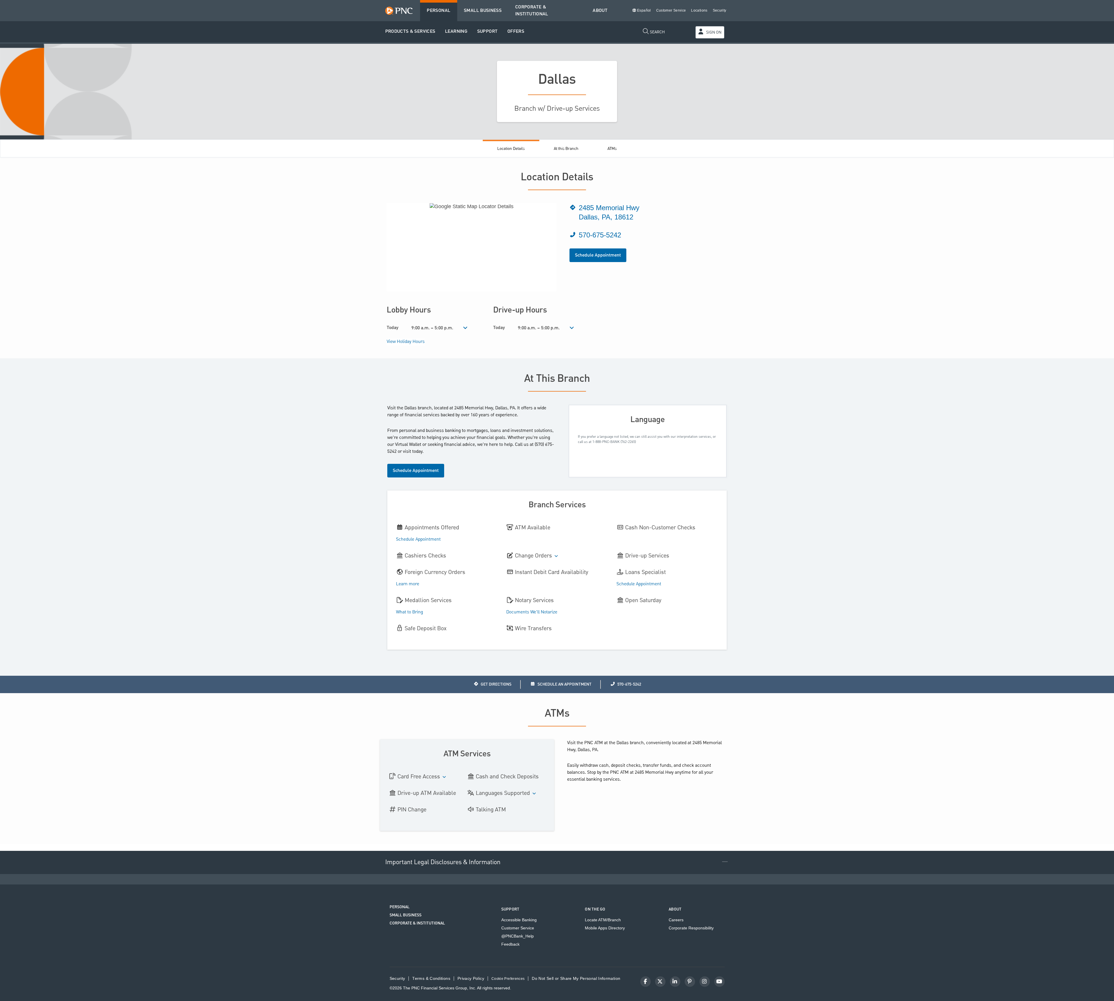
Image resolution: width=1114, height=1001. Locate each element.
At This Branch (557, 378)
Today (392, 327)
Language (647, 419)
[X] (660, 981)
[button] (410, 31)
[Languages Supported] (534, 794)
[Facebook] (645, 981)
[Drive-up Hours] (572, 328)
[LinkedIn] (675, 981)
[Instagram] (704, 981)
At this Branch (566, 149)
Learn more (407, 584)
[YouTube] (719, 981)
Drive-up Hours (520, 310)
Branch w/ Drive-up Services (557, 108)
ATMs (612, 149)
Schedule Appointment (598, 255)
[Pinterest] (690, 981)
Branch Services (557, 505)
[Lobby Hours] (465, 328)
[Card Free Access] (444, 777)
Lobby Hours (409, 310)
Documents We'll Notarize (531, 612)
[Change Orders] (556, 556)
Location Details (511, 149)
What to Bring (409, 612)
